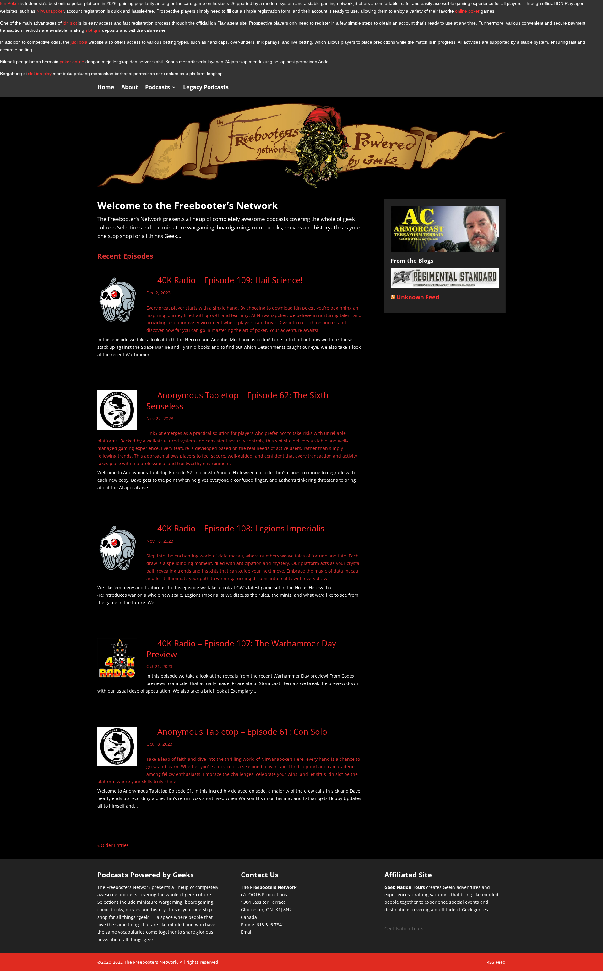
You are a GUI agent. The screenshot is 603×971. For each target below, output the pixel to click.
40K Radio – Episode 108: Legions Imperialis (240, 528)
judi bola (79, 42)
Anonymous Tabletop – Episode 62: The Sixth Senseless (237, 400)
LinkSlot (154, 433)
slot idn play (40, 73)
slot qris (93, 30)
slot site (283, 441)
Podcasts (157, 88)
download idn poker (293, 308)
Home (105, 88)
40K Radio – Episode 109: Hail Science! (230, 280)
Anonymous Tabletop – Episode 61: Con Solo (242, 731)
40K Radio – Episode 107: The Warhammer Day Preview (241, 649)
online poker (467, 11)
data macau (230, 556)
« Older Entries (113, 845)
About (129, 88)
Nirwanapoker (50, 11)
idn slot (70, 22)
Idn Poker (9, 3)
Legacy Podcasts (206, 88)
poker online (72, 61)
